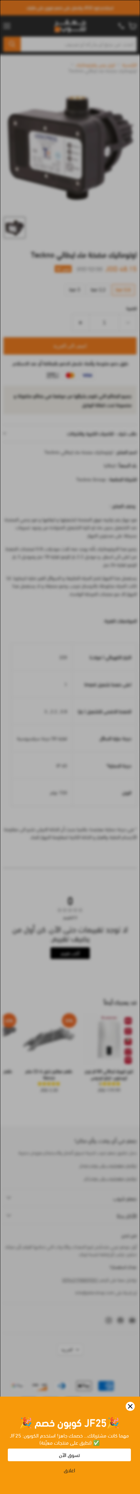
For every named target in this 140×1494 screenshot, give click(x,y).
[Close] (130, 1406)
